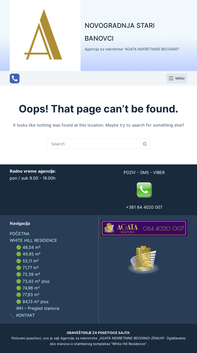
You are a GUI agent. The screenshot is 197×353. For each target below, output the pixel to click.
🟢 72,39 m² (28, 274)
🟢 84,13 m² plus (32, 301)
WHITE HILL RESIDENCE (33, 240)
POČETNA (19, 233)
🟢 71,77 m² (27, 267)
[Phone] (14, 78)
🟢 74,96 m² (28, 287)
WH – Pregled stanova (37, 308)
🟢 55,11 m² (27, 260)
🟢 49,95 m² (28, 254)
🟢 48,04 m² (28, 247)
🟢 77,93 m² (28, 294)
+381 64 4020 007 (144, 207)
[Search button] (145, 144)
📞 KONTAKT (22, 315)
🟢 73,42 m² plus (33, 281)
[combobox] (93, 144)
